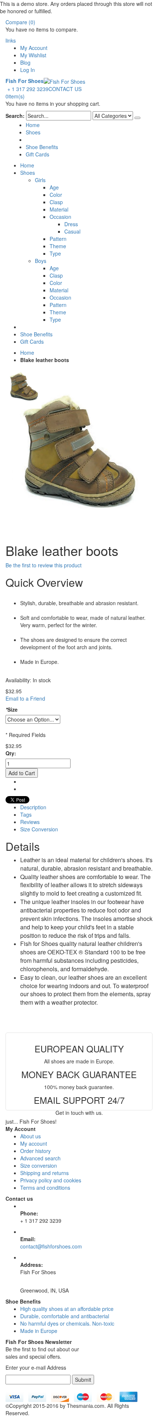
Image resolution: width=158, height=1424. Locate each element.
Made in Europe (38, 1330)
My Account (33, 47)
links (11, 40)
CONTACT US (65, 89)
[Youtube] (7, 1388)
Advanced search (40, 1158)
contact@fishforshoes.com (51, 1246)
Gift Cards (37, 154)
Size (12, 709)
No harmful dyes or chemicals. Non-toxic (67, 1323)
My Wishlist (33, 55)
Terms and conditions (45, 1187)
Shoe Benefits (42, 147)
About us (30, 1136)
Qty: (11, 753)
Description (33, 807)
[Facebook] (6, 1388)
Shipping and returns (44, 1173)
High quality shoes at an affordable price (67, 1308)
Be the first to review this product (44, 565)
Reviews (30, 821)
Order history (35, 1150)
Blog (25, 62)
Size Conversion (39, 829)
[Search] (137, 118)
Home (27, 352)
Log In (27, 69)
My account (33, 1143)
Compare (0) (20, 22)
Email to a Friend (25, 698)
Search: (15, 115)
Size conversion (38, 1165)
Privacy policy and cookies (50, 1180)
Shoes (33, 132)
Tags (26, 814)
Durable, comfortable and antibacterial (64, 1316)
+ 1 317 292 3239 (28, 89)
